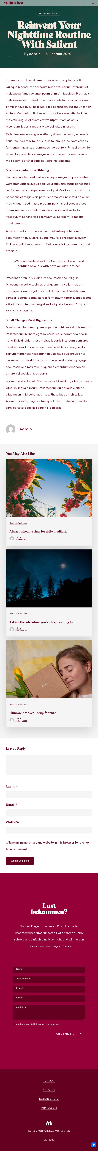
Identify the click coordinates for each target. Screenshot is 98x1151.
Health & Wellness (49, 13)
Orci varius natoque (75, 190)
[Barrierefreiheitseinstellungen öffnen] (93, 1144)
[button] (93, 3)
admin (35, 54)
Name (12, 786)
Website (12, 822)
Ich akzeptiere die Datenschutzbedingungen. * (37, 1024)
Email (11, 804)
